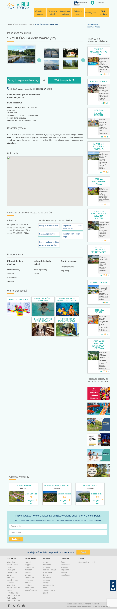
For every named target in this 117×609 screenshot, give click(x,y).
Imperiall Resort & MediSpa (98, 146)
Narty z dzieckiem (18, 300)
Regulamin (65, 570)
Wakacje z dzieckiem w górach (12, 572)
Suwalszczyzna (26, 24)
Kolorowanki (48, 572)
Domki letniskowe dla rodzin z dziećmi (13, 592)
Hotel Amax (90, 485)
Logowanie (82, 2)
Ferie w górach (90, 13)
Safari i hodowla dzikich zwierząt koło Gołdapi (49, 243)
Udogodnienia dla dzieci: (42, 262)
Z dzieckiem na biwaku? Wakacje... (67, 320)
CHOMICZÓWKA (98, 81)
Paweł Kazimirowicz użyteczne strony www (93, 606)
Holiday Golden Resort (98, 112)
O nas (63, 562)
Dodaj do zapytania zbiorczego (23, 80)
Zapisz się (16, 539)
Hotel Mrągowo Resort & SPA (98, 249)
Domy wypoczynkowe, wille (27, 115)
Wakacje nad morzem (40, 12)
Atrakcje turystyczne (49, 220)
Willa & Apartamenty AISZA (99, 181)
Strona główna (12, 24)
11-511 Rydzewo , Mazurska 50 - (31, 89)
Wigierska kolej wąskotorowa (72, 227)
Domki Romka (24, 485)
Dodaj (83, 552)
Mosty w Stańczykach (48, 226)
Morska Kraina (99, 282)
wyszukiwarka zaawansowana (93, 25)
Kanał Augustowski (47, 234)
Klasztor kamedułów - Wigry (72, 235)
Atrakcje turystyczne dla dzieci (48, 585)
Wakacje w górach (53, 12)
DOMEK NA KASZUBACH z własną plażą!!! (98, 215)
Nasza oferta (65, 565)
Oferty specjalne (103, 12)
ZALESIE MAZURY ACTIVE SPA (98, 51)
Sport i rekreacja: (69, 261)
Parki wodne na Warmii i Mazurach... (67, 300)
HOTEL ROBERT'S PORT (56, 485)
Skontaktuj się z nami (86, 562)
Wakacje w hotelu (78, 12)
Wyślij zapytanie (63, 80)
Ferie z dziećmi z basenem (43, 300)
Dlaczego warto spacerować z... (43, 320)
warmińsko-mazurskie (27, 121)
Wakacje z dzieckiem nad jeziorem (12, 580)
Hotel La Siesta (99, 311)
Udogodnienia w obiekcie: (15, 262)
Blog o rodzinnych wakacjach (47, 577)
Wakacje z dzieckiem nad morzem (12, 564)
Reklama (64, 567)
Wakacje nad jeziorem (65, 12)
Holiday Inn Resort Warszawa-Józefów (98, 345)
